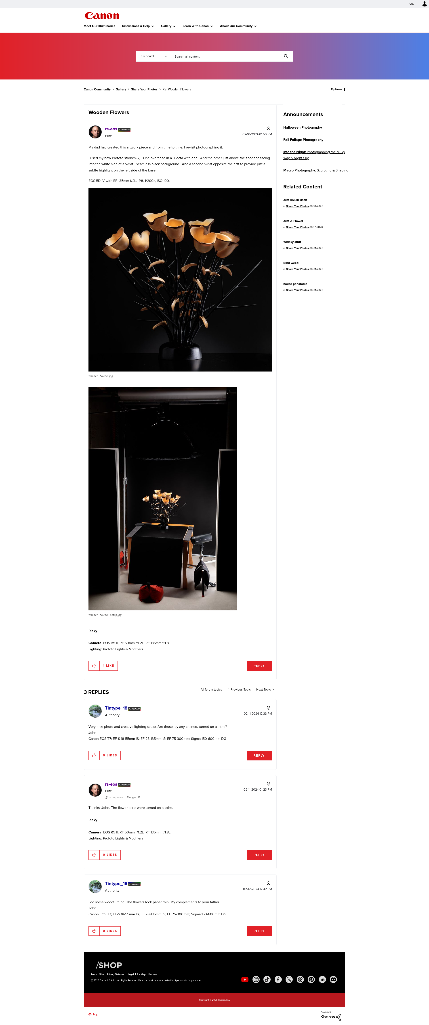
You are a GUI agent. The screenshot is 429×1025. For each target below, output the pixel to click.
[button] (276, 476)
